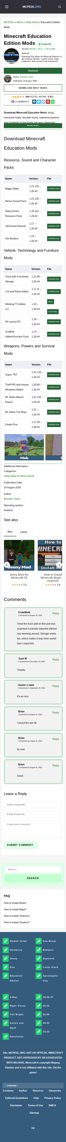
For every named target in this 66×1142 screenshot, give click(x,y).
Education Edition (16, 978)
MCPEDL (32, 6)
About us (38, 1090)
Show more (33, 125)
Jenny (13, 958)
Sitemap (34, 1113)
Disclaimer (16, 1105)
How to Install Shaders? (17, 922)
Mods (20, 22)
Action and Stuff (17, 1025)
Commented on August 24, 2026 (30, 615)
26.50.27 (48, 997)
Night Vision (18, 1006)
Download (33, 71)
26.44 (46, 1006)
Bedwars (48, 950)
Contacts (8, 1090)
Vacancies (55, 1090)
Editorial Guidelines (16, 1098)
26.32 (46, 1031)
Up (33, 1128)
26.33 (46, 1023)
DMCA (52, 1105)
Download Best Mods (33, 88)
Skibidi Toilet (18, 941)
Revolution (17, 1036)
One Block (49, 941)
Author (23, 1090)
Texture (53, 312)
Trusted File (46, 44)
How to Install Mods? (15, 903)
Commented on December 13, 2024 (31, 661)
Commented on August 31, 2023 (30, 714)
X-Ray (13, 997)
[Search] (59, 7)
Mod (51, 302)
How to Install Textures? (17, 916)
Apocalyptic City (50, 978)
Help (36, 1098)
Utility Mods (31, 22)
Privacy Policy (52, 1098)
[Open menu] (7, 7)
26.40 (46, 1014)
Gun (12, 967)
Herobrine (16, 950)
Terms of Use (35, 1105)
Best (10, 531)
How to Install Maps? (15, 909)
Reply (55, 613)
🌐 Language (10, 1085)
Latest (23, 532)
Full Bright (17, 1014)
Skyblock (48, 958)
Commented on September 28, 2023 (31, 688)
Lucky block (50, 967)
